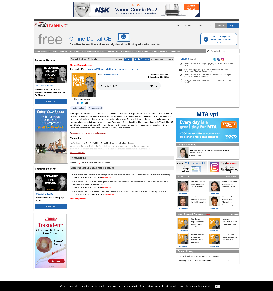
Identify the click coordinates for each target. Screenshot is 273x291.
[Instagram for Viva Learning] (223, 167)
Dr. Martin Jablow (111, 74)
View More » (231, 177)
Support (208, 26)
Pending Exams (176, 51)
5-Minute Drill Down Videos (93, 51)
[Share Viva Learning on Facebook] (219, 60)
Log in (221, 25)
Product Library (142, 51)
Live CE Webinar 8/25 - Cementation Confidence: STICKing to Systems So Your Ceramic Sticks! (207, 75)
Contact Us (198, 26)
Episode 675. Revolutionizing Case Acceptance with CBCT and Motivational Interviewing (122, 174)
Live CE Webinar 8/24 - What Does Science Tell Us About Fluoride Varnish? (209, 81)
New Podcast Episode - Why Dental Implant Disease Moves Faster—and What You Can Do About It (206, 70)
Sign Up (233, 25)
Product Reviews (159, 51)
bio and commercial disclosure (94, 133)
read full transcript (77, 153)
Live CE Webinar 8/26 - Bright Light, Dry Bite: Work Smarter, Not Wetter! (208, 64)
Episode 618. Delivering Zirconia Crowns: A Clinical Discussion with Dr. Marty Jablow (120, 191)
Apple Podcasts (142, 59)
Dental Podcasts (60, 51)
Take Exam (106, 178)
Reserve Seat (196, 155)
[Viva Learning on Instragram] (222, 60)
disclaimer (75, 133)
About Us (187, 26)
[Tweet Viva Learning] (215, 60)
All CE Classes (41, 51)
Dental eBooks (127, 51)
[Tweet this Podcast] (82, 102)
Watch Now (50, 101)
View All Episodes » (78, 199)
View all (193, 59)
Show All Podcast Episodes (81, 65)
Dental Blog (74, 51)
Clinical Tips (113, 51)
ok (217, 286)
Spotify (128, 59)
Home (179, 26)
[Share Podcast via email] (86, 102)
